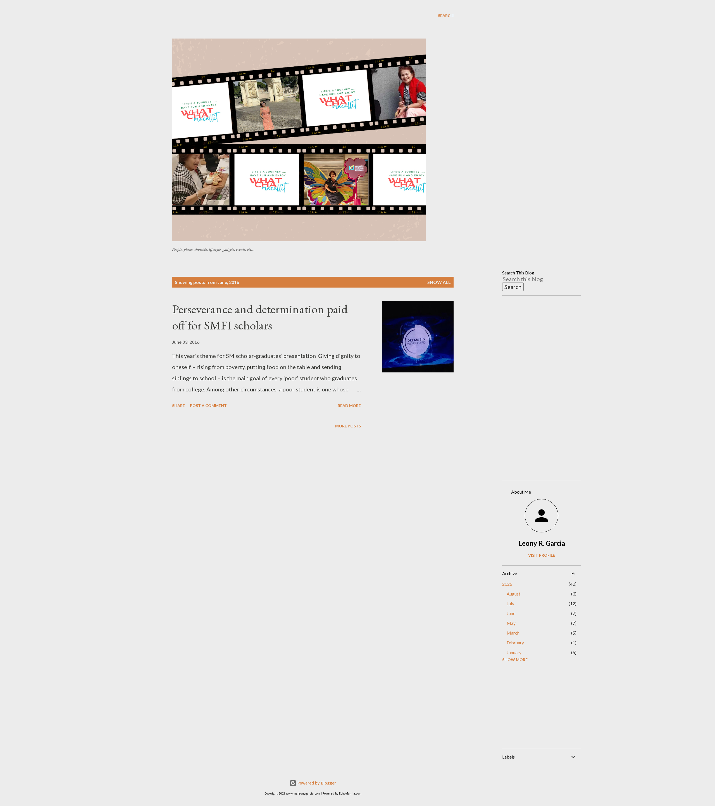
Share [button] (178, 405)
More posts (348, 426)
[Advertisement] (307, 24)
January (514, 652)
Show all (439, 282)
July (510, 603)
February (515, 642)
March (513, 632)
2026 (507, 584)
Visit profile (541, 555)
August (513, 593)
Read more (349, 405)
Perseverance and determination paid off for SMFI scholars (260, 317)
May (511, 623)
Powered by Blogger (316, 783)
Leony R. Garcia (541, 543)
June (511, 613)
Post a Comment (208, 405)
